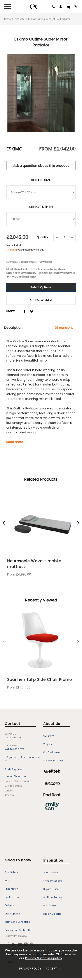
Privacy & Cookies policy (43, 958)
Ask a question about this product (41, 165)
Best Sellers (11, 872)
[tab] (15, 327)
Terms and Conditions (17, 922)
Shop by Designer (53, 880)
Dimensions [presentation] (64, 327)
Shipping (11, 249)
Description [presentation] (13, 327)
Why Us (47, 744)
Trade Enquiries (13, 769)
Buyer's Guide (51, 889)
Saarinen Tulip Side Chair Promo (39, 679)
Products (19, 19)
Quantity (42, 237)
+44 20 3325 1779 (14, 749)
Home (7, 19)
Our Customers (51, 752)
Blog (7, 880)
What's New (49, 905)
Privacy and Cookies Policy (20, 930)
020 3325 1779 (13, 737)
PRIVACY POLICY (30, 968)
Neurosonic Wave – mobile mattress (34, 563)
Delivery (9, 905)
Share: (10, 311)
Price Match (11, 888)
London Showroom (15, 776)
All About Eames (52, 897)
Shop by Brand (51, 872)
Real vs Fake (12, 897)
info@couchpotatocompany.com (22, 759)
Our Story (48, 735)
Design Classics (52, 914)
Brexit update (12, 913)
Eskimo (14, 149)
